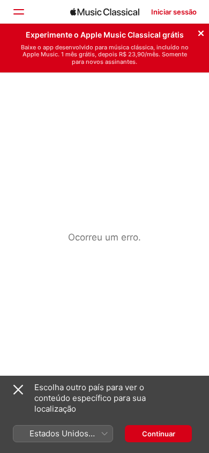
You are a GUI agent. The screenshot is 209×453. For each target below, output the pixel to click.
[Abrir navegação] (18, 12)
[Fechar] (201, 32)
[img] (104, 12)
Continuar (158, 433)
